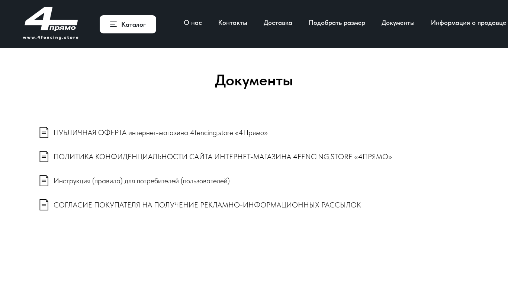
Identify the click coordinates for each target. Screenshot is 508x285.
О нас (193, 22)
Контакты (232, 22)
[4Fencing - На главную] (50, 24)
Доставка (278, 22)
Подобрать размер (337, 22)
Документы (398, 22)
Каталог (133, 24)
